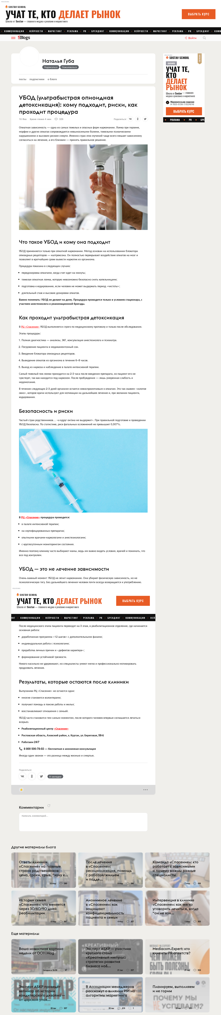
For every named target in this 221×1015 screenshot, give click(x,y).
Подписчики (37, 79)
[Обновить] (48, 805)
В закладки (55, 776)
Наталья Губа (58, 61)
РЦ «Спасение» (30, 327)
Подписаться (50, 67)
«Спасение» (61, 728)
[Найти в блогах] (204, 38)
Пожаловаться (69, 67)
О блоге (52, 79)
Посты (22, 79)
